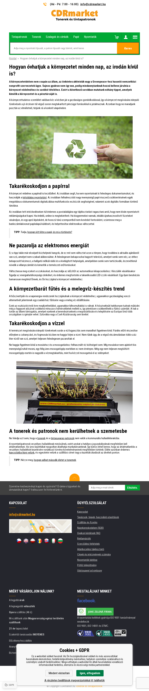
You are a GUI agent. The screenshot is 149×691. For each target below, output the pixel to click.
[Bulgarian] (60, 540)
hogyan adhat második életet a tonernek (55, 460)
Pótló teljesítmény (86, 565)
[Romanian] (39, 540)
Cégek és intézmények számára (94, 554)
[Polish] (32, 540)
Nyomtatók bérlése (87, 560)
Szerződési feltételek (88, 543)
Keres (128, 48)
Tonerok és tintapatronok (89, 686)
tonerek (41, 438)
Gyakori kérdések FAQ (88, 533)
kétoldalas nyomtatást (35, 197)
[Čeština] (18, 540)
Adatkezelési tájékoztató (90, 549)
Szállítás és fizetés (87, 522)
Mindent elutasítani (59, 673)
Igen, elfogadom (90, 673)
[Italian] (53, 540)
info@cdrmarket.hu (93, 4)
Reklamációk (84, 538)
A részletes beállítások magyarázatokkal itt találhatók (75, 680)
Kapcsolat (82, 511)
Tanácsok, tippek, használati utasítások (98, 517)
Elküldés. (132, 487)
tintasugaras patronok (62, 438)
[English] (25, 540)
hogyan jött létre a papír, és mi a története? (49, 232)
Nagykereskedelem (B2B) (90, 528)
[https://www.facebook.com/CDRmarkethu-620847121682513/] (86, 600)
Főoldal (13, 58)
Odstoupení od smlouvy (89, 570)
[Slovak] (46, 540)
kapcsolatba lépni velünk (21, 452)
